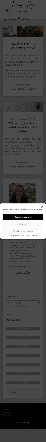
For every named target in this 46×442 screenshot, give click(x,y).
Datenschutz (25, 235)
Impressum (34, 235)
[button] (42, 206)
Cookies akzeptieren (23, 216)
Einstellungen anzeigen (23, 231)
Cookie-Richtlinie (14, 235)
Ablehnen (23, 223)
